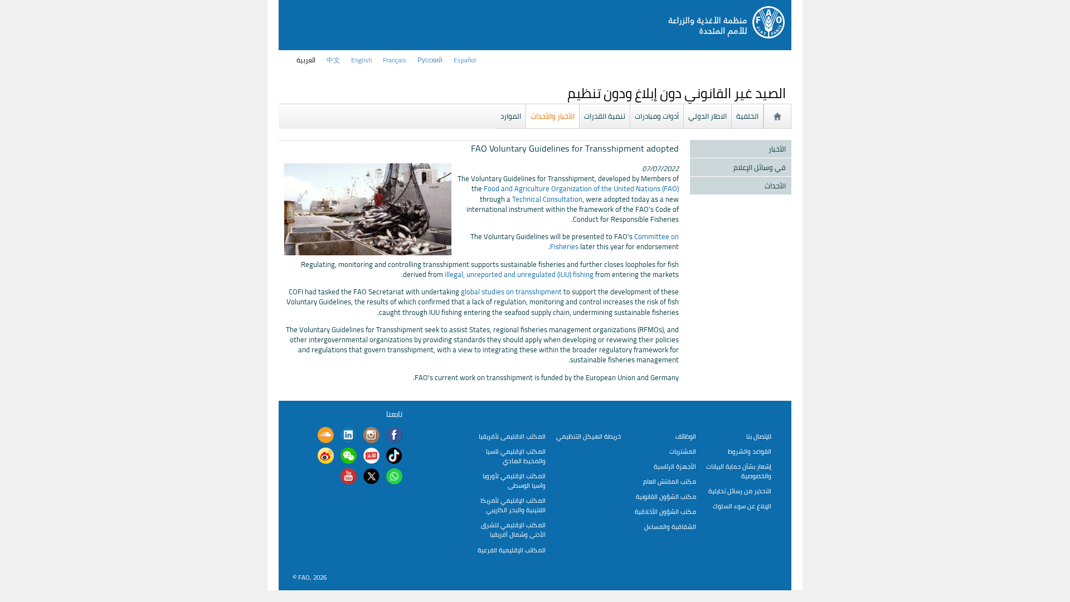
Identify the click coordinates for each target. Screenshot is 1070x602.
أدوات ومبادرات (657, 116)
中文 (333, 60)
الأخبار (777, 149)
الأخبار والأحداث (553, 116)
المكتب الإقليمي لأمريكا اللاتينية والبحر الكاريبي (513, 505)
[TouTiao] (371, 457)
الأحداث (775, 185)
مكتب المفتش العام (669, 481)
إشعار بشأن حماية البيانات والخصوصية (738, 471)
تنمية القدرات (604, 116)
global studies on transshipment (511, 291)
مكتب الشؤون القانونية (666, 496)
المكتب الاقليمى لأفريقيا (512, 436)
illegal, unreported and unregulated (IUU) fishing (519, 274)
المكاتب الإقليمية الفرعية (512, 550)
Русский (429, 60)
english (361, 60)
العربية (305, 60)
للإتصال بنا (758, 436)
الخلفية (747, 116)
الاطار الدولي (707, 116)
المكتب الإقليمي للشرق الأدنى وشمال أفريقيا (513, 529)
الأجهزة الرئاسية (675, 466)
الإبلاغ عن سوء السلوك (742, 506)
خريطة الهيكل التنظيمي (588, 436)
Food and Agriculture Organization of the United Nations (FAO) (581, 188)
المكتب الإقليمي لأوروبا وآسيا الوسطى (514, 480)
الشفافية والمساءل (670, 526)
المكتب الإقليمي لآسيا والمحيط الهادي (516, 456)
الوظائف (685, 436)
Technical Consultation (547, 199)
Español (465, 60)
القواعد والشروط (749, 451)
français (394, 60)
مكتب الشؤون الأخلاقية (665, 511)
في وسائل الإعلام (759, 167)
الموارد (510, 116)
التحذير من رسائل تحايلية (739, 491)
